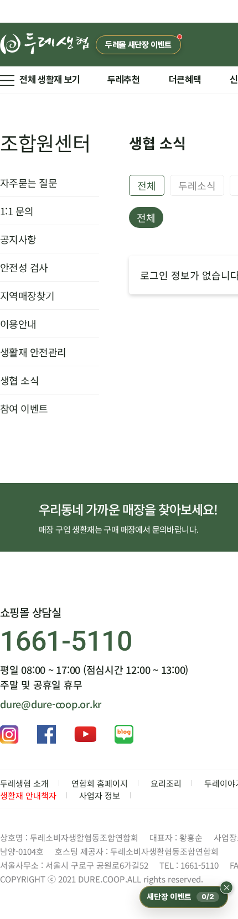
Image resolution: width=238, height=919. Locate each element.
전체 (146, 185)
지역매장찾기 (27, 295)
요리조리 (166, 783)
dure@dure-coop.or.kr (50, 704)
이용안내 (18, 323)
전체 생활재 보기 (49, 79)
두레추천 (123, 79)
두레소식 (197, 185)
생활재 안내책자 (28, 795)
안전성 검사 (24, 267)
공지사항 (18, 239)
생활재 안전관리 (33, 352)
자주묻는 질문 (28, 182)
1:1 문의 (17, 211)
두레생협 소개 (24, 783)
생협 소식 (19, 380)
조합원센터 (45, 142)
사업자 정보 (99, 795)
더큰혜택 (185, 79)
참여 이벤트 (24, 408)
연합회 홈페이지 (99, 783)
